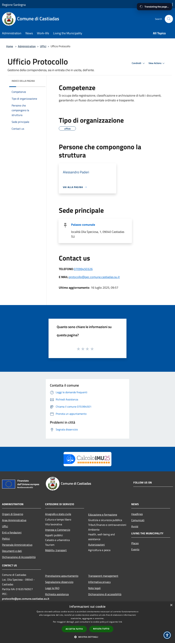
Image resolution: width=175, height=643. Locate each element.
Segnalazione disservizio (59, 582)
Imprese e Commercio (57, 530)
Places (135, 543)
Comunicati (137, 520)
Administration (27, 46)
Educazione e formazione (102, 514)
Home (9, 46)
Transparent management (103, 576)
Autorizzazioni (96, 545)
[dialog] (87, 622)
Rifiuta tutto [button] (101, 628)
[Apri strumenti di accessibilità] (167, 635)
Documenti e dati (12, 551)
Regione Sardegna (14, 4)
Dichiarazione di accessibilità (104, 594)
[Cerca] (169, 19)
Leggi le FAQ (52, 588)
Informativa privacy (99, 582)
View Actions (155, 63)
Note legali (94, 588)
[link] (88, 459)
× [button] (171, 605)
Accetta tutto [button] (74, 628)
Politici (6, 539)
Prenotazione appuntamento (61, 576)
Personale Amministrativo (17, 545)
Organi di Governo (12, 514)
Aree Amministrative (14, 520)
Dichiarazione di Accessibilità (19, 557)
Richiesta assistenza (57, 594)
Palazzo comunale (83, 224)
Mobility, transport (56, 550)
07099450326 (83, 269)
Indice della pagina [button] (23, 81)
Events (135, 549)
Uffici (43, 46)
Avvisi (134, 526)
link (120, 621)
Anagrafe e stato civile (58, 514)
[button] (87, 637)
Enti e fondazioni (12, 532)
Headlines (137, 514)
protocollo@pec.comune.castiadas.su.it (94, 277)
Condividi (137, 63)
